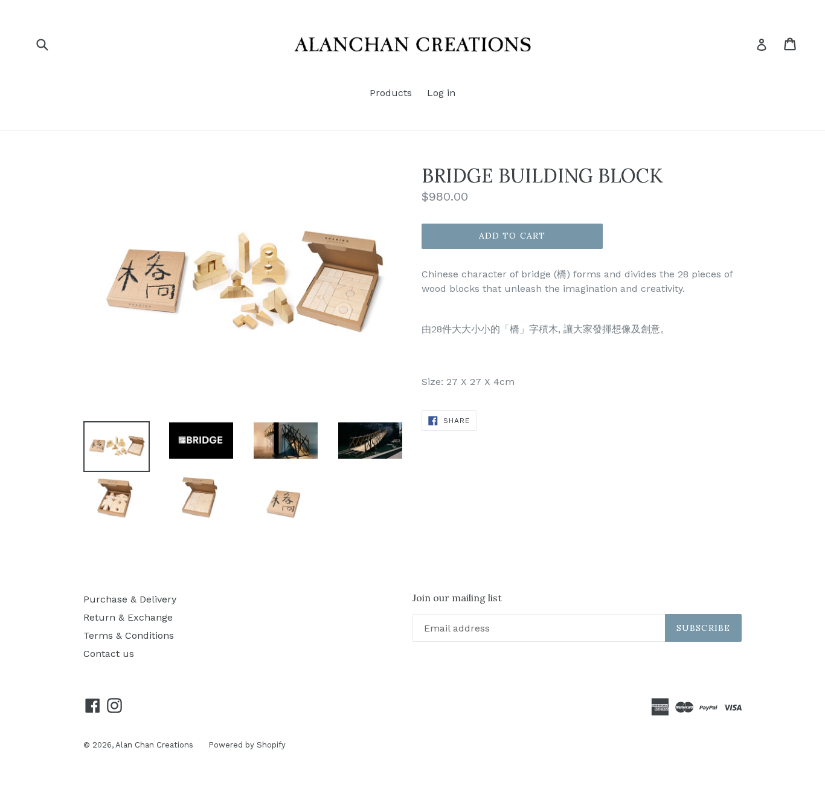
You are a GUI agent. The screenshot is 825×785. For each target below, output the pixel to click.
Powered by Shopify (247, 744)
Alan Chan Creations (154, 744)
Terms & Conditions (128, 635)
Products (391, 93)
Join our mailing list (457, 598)
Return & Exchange (128, 617)
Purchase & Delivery (129, 599)
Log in (441, 93)
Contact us (108, 653)
